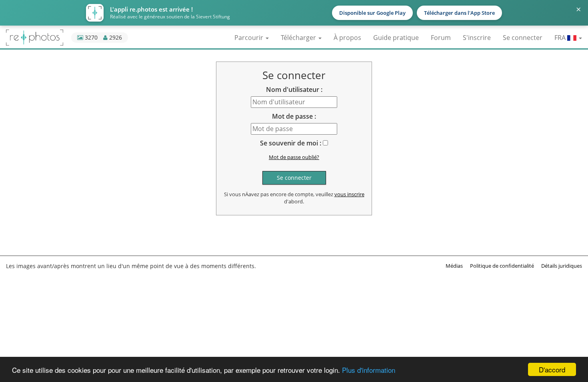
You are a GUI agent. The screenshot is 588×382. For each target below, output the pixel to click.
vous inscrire (349, 194)
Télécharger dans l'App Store (459, 12)
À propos (347, 37)
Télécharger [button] (299, 37)
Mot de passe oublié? (294, 157)
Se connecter (522, 37)
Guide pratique (396, 37)
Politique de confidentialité (502, 265)
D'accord (552, 369)
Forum (441, 37)
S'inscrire (477, 37)
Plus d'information (368, 370)
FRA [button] (560, 37)
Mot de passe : (294, 116)
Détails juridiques (561, 265)
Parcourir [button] (249, 37)
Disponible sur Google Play (372, 12)
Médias (454, 265)
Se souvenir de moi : (290, 143)
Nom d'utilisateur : (294, 89)
